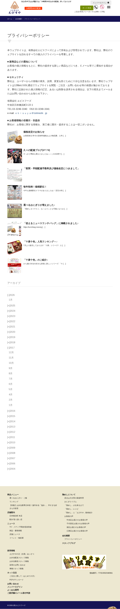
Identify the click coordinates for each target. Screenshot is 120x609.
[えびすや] (14, 7)
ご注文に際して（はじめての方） (23, 576)
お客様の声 (68, 516)
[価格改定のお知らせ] (14, 137)
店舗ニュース (15, 534)
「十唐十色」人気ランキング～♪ (40, 241)
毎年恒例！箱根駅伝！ (35, 186)
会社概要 (18, 19)
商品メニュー (13, 494)
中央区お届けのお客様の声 (77, 520)
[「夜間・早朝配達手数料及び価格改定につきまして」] (14, 174)
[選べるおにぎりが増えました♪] (14, 210)
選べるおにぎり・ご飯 (18, 498)
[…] (64, 136)
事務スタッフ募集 (17, 569)
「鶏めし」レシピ (71, 509)
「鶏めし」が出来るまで (74, 505)
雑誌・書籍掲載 (16, 531)
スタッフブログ (69, 543)
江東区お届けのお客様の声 (77, 531)
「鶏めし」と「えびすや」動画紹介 (78, 513)
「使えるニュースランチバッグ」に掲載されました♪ (50, 223)
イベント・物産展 (17, 538)
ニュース (11, 523)
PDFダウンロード (17, 580)
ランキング (14, 502)
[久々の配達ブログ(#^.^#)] (14, 156)
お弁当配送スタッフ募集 (19, 558)
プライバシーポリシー (73, 539)
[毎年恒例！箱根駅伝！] (14, 192)
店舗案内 (11, 512)
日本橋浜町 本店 (16, 516)
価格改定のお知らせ (33, 132)
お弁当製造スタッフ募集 (19, 561)
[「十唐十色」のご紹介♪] (14, 265)
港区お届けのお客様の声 (76, 527)
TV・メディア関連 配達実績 (20, 527)
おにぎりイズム (70, 502)
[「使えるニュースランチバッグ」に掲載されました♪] (14, 229)
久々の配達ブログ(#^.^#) (36, 150)
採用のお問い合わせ (17, 565)
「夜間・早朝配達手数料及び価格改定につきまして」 (51, 168)
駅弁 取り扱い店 (16, 519)
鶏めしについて (69, 494)
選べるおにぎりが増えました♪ (39, 205)
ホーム (9, 19)
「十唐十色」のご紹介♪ (35, 260)
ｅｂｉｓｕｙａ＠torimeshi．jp (31, 113)
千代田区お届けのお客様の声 (78, 524)
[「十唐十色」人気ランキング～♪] (14, 247)
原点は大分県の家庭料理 (74, 498)
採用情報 (11, 550)
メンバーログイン (100, 3)
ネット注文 (86, 8)
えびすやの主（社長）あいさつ (22, 554)
